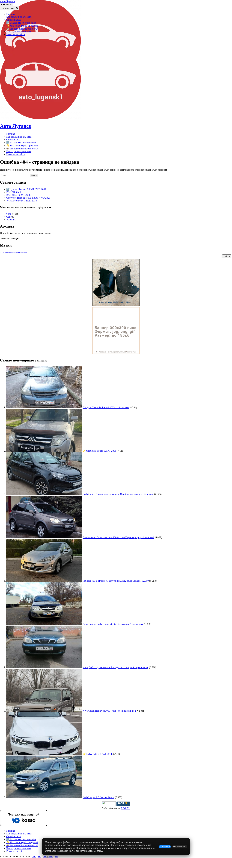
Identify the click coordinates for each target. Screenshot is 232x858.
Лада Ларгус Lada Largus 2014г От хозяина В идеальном (113, 624)
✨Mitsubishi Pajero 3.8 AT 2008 (99, 450)
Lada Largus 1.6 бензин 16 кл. (98, 797)
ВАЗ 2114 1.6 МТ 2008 (18, 195)
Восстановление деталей (17, 252)
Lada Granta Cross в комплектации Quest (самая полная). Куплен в (118, 494)
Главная (10, 14)
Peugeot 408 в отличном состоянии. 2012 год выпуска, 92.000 (116, 580)
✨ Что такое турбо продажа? (22, 25)
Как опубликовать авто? (19, 16)
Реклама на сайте (15, 34)
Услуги (10, 219)
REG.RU (125, 808)
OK (45, 856)
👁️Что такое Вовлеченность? (22, 28)
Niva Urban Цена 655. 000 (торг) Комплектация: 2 (109, 710)
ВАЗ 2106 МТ (13, 192)
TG (39, 856)
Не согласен (179, 846)
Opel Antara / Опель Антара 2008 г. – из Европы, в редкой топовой (118, 537)
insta (50, 856)
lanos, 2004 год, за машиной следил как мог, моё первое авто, (115, 667)
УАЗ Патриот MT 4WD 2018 (21, 200)
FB (56, 856)
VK (34, 856)
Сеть (8, 214)
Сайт (9, 216)
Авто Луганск (7, 1)
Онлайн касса (13, 19)
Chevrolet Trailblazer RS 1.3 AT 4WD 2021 (28, 197)
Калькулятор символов (18, 31)
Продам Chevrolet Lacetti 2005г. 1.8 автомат (106, 407)
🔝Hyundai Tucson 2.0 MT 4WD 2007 (26, 189)
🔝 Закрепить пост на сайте (21, 22)
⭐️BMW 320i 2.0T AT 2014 (97, 754)
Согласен (165, 846)
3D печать (4, 252)
